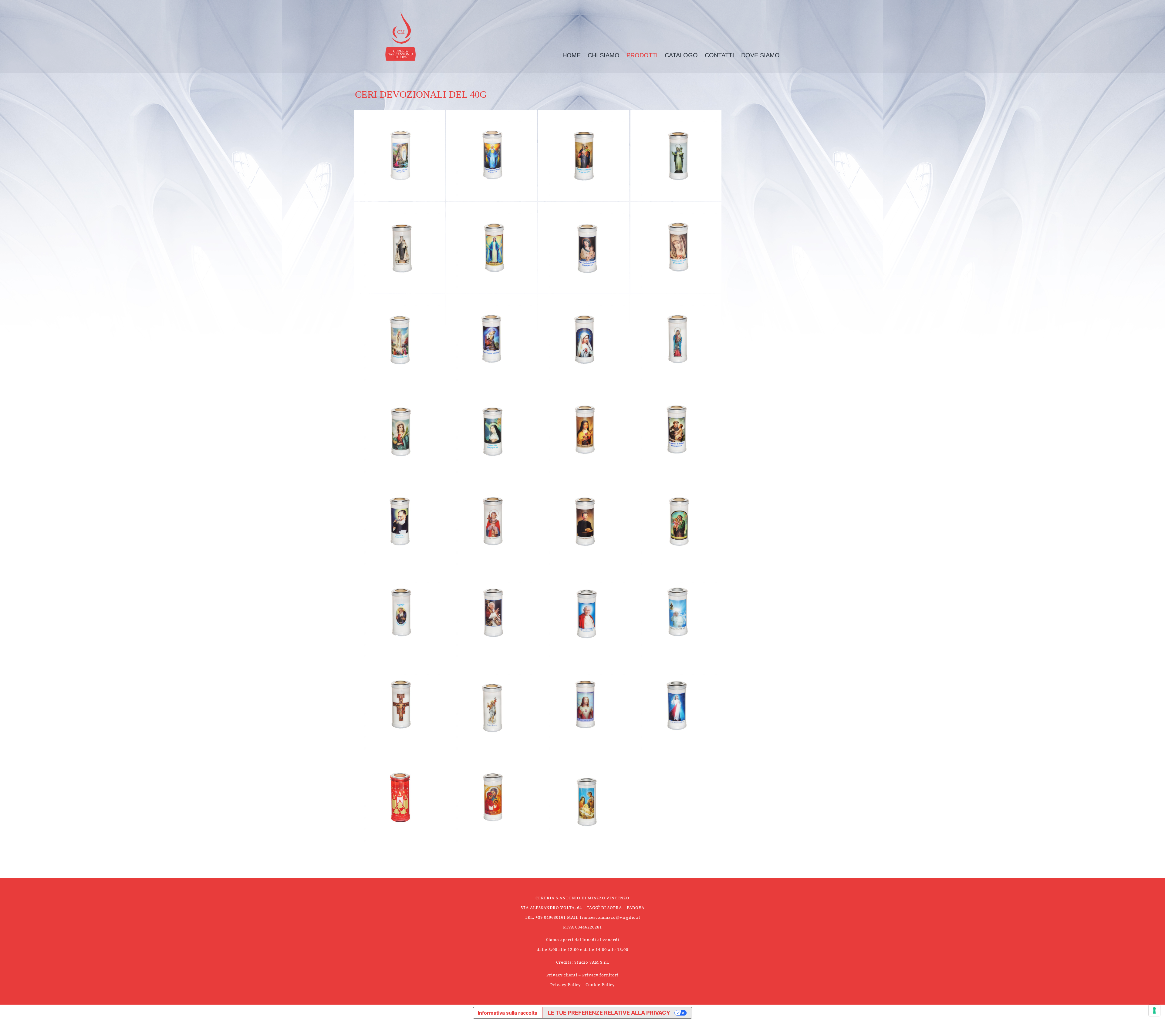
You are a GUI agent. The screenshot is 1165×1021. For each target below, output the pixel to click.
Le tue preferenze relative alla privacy (609, 1012)
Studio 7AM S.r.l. (591, 962)
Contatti (719, 55)
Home (571, 55)
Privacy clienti (561, 975)
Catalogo (681, 55)
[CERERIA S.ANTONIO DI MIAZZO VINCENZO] (400, 36)
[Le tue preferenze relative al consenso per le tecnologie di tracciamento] (1154, 1010)
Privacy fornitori (600, 975)
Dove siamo (760, 55)
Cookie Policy (600, 984)
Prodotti (642, 55)
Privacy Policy (565, 984)
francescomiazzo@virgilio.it (610, 917)
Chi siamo (604, 55)
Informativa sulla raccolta (507, 1013)
